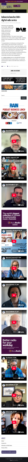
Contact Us (3, 443)
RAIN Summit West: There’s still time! (7, 79)
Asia (9, 66)
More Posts (13, 73)
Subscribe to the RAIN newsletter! (9, 452)
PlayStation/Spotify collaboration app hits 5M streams (21, 80)
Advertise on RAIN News (6, 445)
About (2, 440)
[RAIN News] (14, 5)
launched (10, 25)
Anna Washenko (16, 22)
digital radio (15, 66)
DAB (12, 66)
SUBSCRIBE (4, 90)
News (4, 66)
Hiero (11, 460)
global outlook (6, 57)
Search (2, 95)
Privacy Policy (4, 447)
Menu (14, 11)
